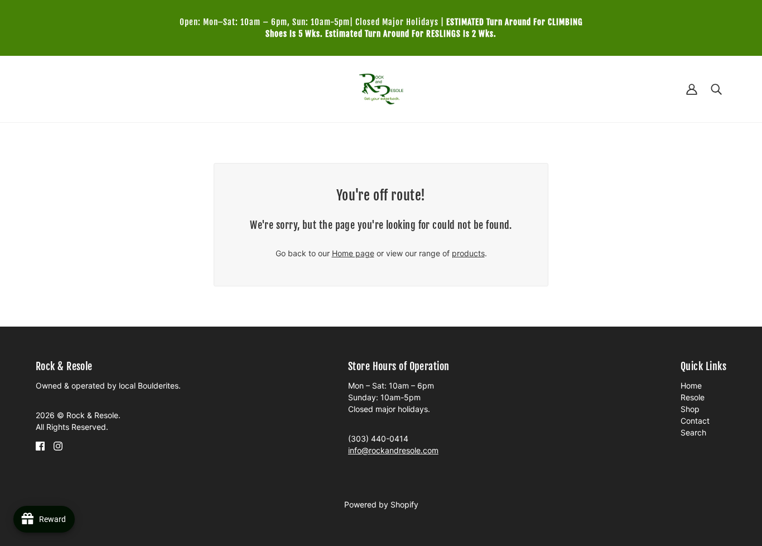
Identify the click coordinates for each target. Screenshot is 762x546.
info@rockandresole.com (393, 450)
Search (693, 432)
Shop (690, 409)
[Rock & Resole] (381, 88)
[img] (40, 445)
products (468, 253)
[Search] (716, 89)
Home (691, 385)
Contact (695, 420)
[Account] (691, 89)
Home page (353, 253)
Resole (693, 397)
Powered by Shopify (381, 504)
